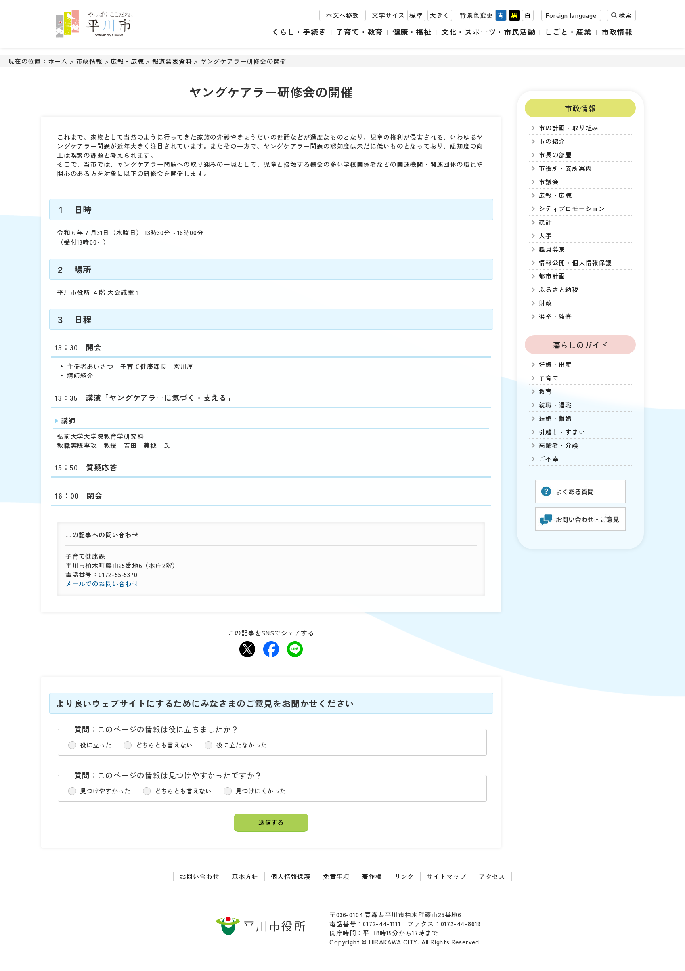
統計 (545, 222)
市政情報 (617, 31)
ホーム (58, 61)
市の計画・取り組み (569, 127)
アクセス (492, 876)
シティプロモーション (572, 208)
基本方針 (245, 876)
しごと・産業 (568, 31)
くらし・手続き (299, 31)
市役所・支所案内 (565, 168)
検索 (625, 15)
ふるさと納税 (559, 289)
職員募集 (552, 249)
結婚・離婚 (555, 418)
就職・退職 (555, 404)
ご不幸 (549, 458)
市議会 (549, 181)
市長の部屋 (555, 154)
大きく (440, 15)
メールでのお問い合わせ (102, 583)
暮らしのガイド (580, 344)
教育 (545, 391)
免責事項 (336, 876)
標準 (416, 15)
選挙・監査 (555, 316)
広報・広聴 (127, 61)
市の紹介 (552, 141)
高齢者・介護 (559, 445)
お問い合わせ (200, 876)
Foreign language (571, 15)
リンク (404, 876)
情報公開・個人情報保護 (575, 262)
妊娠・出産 (555, 364)
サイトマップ (447, 876)
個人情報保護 (291, 876)
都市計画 (552, 276)
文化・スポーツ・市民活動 (488, 31)
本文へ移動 (342, 15)
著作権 (372, 876)
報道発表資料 (172, 61)
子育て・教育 (359, 31)
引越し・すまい (562, 431)
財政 (545, 303)
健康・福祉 (412, 31)
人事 (545, 235)
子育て (549, 377)
